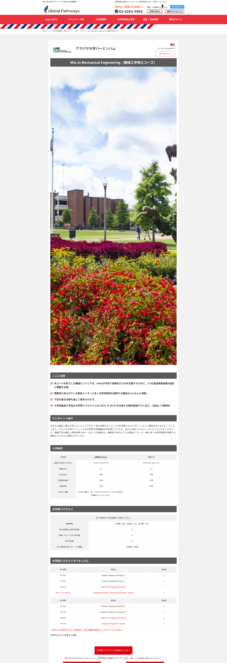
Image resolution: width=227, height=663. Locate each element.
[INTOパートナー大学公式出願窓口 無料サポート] (62, 9)
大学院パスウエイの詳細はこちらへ (113, 650)
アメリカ (82, 31)
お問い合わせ (166, 53)
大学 (76, 31)
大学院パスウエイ (100, 457)
